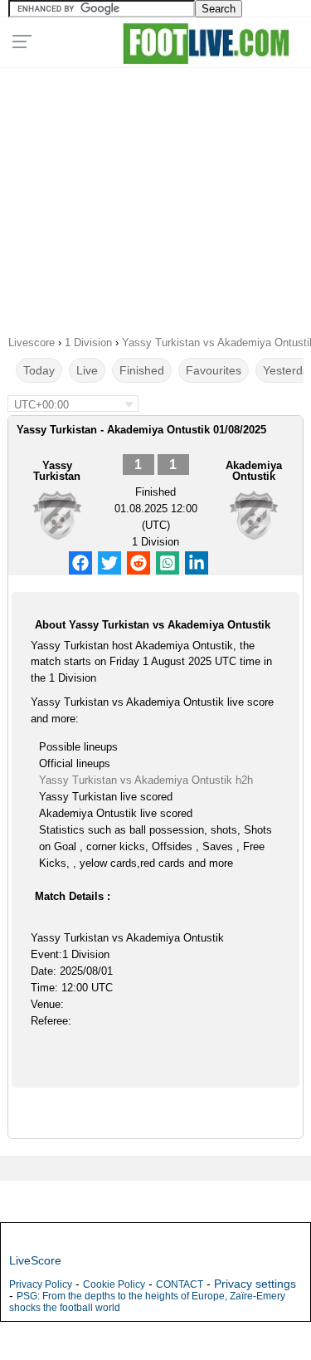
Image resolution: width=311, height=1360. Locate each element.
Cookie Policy (114, 1284)
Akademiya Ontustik (254, 470)
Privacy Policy (40, 1284)
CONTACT (179, 1284)
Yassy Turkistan (56, 470)
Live (87, 370)
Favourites (213, 370)
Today (39, 370)
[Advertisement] (155, 195)
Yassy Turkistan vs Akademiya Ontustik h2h (146, 780)
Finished (141, 370)
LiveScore (35, 1260)
